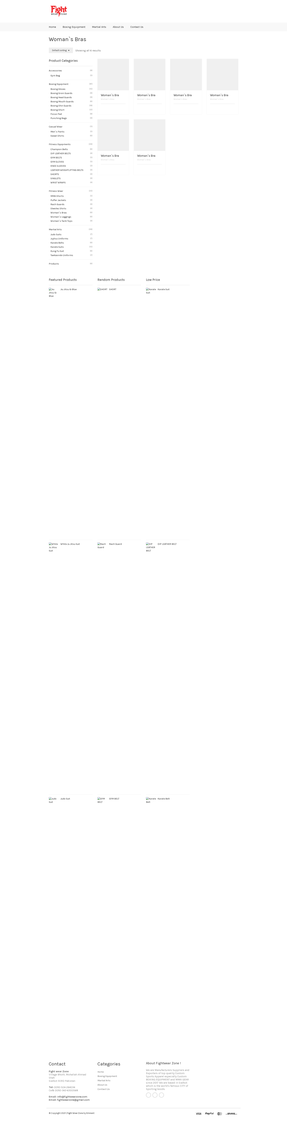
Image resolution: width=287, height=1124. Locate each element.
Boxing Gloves (57, 89)
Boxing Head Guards (61, 97)
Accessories (55, 70)
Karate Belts (57, 242)
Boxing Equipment (74, 26)
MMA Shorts (57, 196)
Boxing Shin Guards (60, 105)
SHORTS (54, 174)
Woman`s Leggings (60, 216)
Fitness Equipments (60, 144)
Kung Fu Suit (57, 251)
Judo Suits (55, 234)
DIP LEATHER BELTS (60, 153)
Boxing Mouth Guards (62, 101)
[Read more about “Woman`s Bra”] (124, 109)
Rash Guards (57, 204)
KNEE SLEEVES (58, 166)
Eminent (90, 1113)
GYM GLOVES (57, 161)
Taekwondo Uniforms (61, 255)
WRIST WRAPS (58, 182)
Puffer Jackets (58, 200)
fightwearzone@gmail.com (73, 1099)
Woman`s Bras (107, 99)
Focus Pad (56, 114)
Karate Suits (57, 247)
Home (52, 26)
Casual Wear (55, 126)
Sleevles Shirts (58, 208)
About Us (118, 26)
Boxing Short (57, 109)
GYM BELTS (56, 157)
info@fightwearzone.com (72, 1096)
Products (54, 263)
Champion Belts (59, 149)
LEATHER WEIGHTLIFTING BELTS (66, 170)
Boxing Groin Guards (61, 93)
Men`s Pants (57, 131)
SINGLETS (55, 178)
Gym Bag (55, 75)
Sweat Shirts (57, 135)
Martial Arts (99, 26)
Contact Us (136, 26)
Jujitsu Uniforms (59, 238)
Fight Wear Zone (75, 1113)
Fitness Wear (56, 191)
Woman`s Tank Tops (61, 221)
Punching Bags (58, 118)
